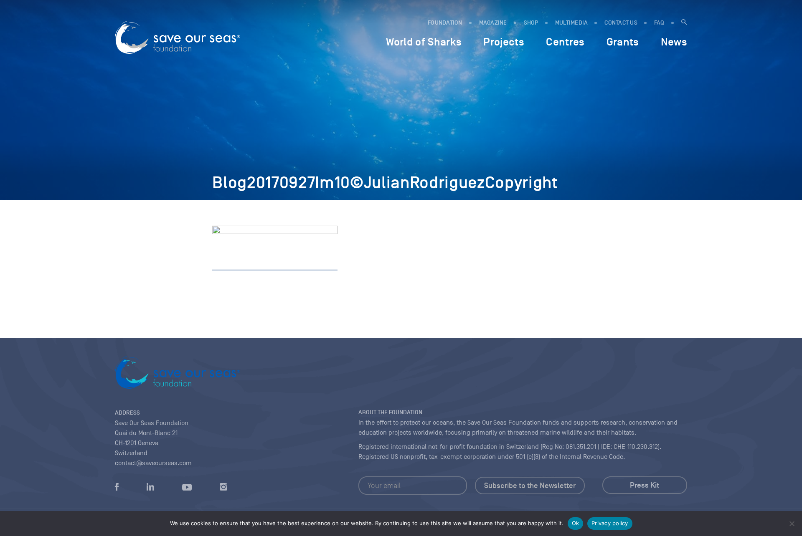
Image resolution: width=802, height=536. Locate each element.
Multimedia (571, 22)
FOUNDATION (445, 22)
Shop (531, 22)
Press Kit (644, 485)
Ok (575, 523)
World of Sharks (424, 41)
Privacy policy (609, 523)
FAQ (659, 22)
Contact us (620, 22)
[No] (791, 523)
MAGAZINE (493, 22)
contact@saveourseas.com (153, 463)
